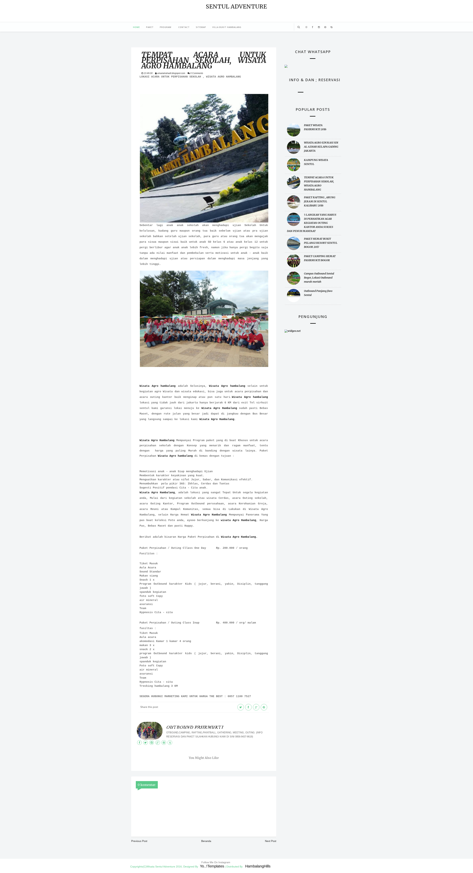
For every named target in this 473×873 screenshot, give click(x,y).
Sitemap (201, 27)
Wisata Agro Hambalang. (239, 537)
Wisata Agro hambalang (158, 386)
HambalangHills (257, 866)
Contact (184, 27)
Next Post (270, 841)
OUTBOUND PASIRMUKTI (194, 727)
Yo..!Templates (212, 866)
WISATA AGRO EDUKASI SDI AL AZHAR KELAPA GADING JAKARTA (321, 146)
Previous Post (139, 841)
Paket (150, 27)
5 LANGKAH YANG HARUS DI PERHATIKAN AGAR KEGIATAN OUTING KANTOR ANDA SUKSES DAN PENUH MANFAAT (311, 223)
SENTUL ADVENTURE (236, 6)
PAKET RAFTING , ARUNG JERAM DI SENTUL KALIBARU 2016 (319, 201)
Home (136, 27)
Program (165, 27)
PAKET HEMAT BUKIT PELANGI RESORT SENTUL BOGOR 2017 (320, 243)
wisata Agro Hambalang (238, 520)
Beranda (206, 841)
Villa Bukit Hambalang (226, 27)
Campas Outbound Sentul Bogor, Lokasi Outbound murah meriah (319, 277)
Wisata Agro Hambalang (219, 408)
